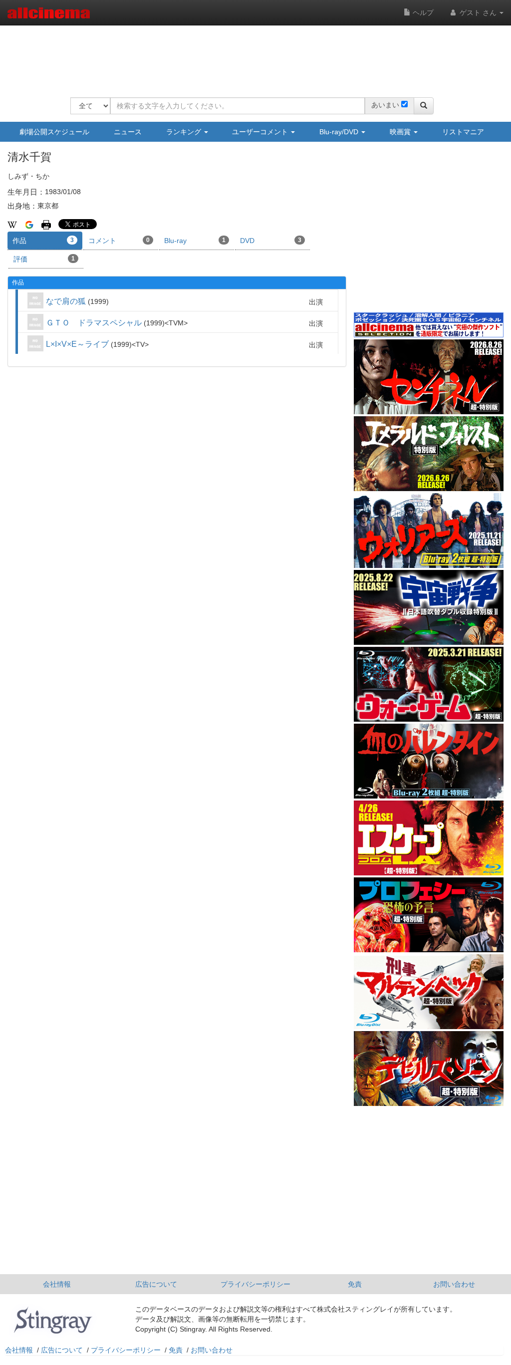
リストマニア (463, 132)
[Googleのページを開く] (29, 224)
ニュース (128, 132)
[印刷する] (46, 224)
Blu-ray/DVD (339, 132)
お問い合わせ (454, 1284)
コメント (119, 241)
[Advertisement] (252, 54)
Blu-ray (195, 241)
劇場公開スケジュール (54, 132)
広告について (156, 1284)
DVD (270, 241)
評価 (44, 259)
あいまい (385, 104)
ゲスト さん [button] (478, 12)
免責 (355, 1284)
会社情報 (57, 1284)
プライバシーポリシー (255, 1284)
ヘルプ (422, 12)
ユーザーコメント (261, 132)
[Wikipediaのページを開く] (12, 224)
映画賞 (401, 132)
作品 (43, 241)
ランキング (184, 132)
